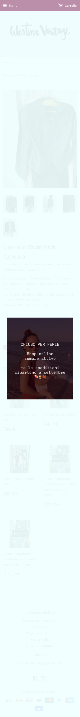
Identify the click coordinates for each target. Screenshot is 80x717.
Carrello (70, 6)
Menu (13, 6)
